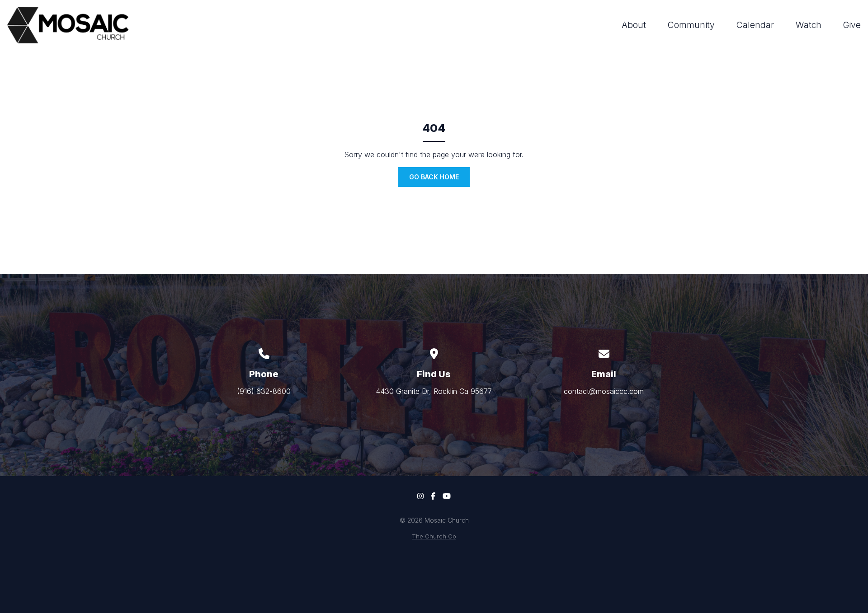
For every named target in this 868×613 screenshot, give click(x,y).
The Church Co (434, 536)
